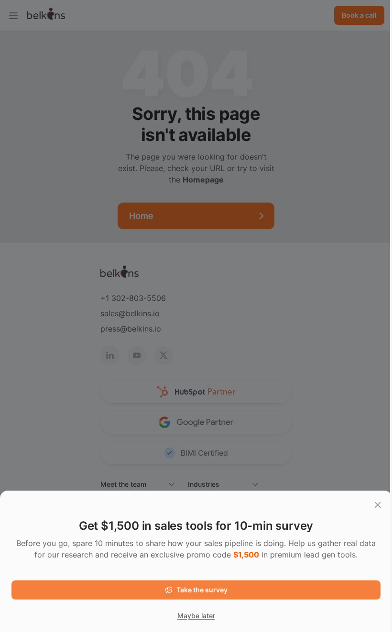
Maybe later (196, 615)
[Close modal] (377, 504)
